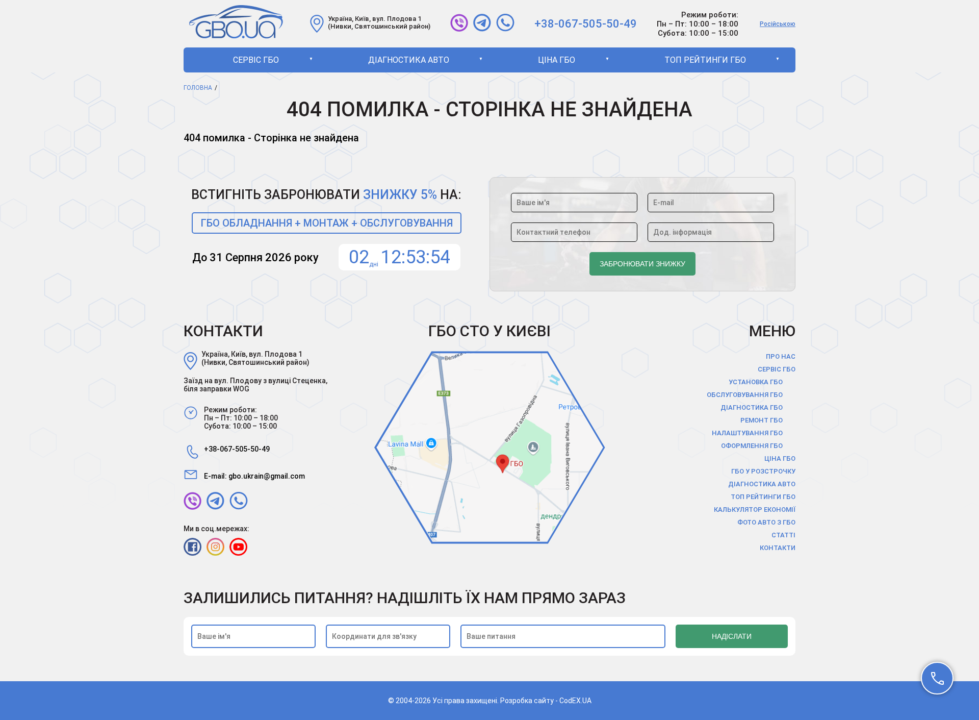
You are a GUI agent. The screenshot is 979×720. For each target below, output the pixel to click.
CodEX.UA (575, 701)
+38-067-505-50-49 (585, 23)
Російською (777, 24)
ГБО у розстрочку (763, 471)
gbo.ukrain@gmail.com (266, 476)
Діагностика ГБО (751, 407)
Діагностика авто (408, 60)
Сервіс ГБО (256, 60)
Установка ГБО (756, 382)
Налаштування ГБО (747, 433)
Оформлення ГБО (752, 446)
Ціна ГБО (556, 60)
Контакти (777, 548)
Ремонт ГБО (761, 420)
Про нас (780, 356)
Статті (783, 535)
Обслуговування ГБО (745, 395)
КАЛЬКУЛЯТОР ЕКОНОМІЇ (754, 509)
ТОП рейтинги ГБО (705, 60)
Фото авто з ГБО (766, 522)
